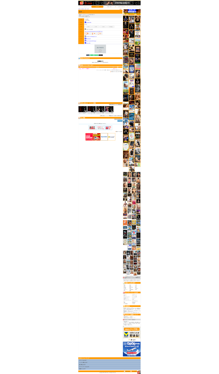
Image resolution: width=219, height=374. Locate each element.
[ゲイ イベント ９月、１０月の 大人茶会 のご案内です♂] (124, 252)
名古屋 (125, 288)
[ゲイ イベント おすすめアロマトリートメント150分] (125, 217)
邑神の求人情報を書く (118, 119)
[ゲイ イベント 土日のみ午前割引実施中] (135, 251)
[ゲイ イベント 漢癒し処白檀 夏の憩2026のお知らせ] (132, 76)
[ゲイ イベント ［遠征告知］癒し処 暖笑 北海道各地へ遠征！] (138, 180)
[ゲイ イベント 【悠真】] (124, 261)
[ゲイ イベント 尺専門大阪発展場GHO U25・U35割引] (139, 252)
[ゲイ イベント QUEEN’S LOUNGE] (138, 211)
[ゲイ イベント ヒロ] (134, 206)
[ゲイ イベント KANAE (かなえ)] (132, 26)
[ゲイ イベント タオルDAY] (138, 88)
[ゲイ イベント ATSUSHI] (138, 42)
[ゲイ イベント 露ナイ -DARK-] (129, 185)
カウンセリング (135, 301)
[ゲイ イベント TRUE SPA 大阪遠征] (138, 164)
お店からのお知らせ (121, 6)
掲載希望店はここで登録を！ (128, 316)
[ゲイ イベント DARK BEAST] (138, 58)
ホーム (85, 6)
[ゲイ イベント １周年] (134, 227)
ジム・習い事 (134, 296)
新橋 (130, 286)
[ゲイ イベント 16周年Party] (129, 229)
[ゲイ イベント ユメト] (129, 180)
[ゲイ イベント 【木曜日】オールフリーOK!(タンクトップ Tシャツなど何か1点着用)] (139, 255)
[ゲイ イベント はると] (124, 266)
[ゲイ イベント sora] (134, 191)
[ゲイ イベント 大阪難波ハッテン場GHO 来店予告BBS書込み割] (126, 31)
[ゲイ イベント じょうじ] (131, 252)
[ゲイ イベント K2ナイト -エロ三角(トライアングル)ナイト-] (135, 258)
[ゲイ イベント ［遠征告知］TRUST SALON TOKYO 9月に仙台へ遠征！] (124, 270)
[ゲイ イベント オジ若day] (132, 83)
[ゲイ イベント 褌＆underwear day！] (138, 34)
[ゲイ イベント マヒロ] (135, 266)
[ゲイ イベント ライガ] (138, 96)
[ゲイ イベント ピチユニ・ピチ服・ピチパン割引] (134, 216)
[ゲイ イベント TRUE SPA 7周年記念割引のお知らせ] (126, 85)
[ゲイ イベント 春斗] (131, 257)
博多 (124, 290)
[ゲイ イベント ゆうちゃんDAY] (126, 121)
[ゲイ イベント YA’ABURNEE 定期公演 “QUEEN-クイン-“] (126, 59)
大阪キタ (136, 288)
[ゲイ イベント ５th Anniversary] (129, 247)
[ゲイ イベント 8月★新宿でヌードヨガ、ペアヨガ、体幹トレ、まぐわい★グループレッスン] (132, 40)
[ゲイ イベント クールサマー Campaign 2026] (132, 161)
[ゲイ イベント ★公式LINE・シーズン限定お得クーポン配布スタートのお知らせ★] (138, 66)
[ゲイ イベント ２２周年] (138, 229)
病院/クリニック (126, 299)
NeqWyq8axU (88, 38)
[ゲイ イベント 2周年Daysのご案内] (138, 217)
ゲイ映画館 (125, 303)
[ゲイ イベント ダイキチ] (132, 168)
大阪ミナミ (125, 289)
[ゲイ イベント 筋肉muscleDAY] (129, 211)
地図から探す (109, 6)
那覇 (130, 290)
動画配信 (133, 302)
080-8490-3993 (88, 22)
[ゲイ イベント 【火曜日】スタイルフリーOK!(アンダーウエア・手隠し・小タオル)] (126, 52)
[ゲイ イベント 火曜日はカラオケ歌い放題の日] (126, 138)
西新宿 (125, 287)
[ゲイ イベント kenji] (132, 33)
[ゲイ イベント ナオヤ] (129, 174)
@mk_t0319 (88, 43)
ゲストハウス (134, 295)
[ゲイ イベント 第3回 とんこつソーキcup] (129, 241)
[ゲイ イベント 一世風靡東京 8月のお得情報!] (132, 124)
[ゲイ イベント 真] (132, 97)
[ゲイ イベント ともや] (135, 273)
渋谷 (136, 286)
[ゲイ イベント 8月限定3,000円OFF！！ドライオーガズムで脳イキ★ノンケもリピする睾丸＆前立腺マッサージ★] (138, 191)
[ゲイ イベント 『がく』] (126, 113)
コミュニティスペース (127, 300)
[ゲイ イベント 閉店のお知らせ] (125, 234)
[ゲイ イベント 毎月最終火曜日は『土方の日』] (138, 134)
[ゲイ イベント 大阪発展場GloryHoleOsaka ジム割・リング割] (125, 173)
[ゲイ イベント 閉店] (125, 241)
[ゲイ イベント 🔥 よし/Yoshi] (135, 256)
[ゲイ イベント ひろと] (129, 190)
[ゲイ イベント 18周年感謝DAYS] (125, 227)
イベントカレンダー (133, 6)
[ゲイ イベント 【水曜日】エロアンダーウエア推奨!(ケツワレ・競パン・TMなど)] (134, 179)
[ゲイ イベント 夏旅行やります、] (138, 49)
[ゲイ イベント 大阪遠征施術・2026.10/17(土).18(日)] (139, 259)
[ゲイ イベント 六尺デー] (129, 216)
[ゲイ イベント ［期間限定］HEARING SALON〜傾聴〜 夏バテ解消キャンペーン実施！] (132, 48)
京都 (130, 288)
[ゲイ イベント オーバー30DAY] (134, 185)
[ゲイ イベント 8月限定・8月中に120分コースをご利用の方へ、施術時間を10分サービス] (126, 146)
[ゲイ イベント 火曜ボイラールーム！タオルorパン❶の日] (126, 38)
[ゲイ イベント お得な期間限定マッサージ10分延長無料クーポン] (132, 130)
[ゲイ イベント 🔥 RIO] (125, 194)
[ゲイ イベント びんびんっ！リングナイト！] (134, 202)
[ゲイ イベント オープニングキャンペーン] (132, 54)
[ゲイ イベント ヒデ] (138, 19)
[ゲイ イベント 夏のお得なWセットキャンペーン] (126, 66)
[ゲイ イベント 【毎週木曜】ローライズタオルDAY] (135, 263)
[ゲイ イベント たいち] (129, 199)
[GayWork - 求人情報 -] (119, 120)
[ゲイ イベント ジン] (139, 263)
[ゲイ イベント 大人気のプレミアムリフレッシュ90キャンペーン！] (126, 127)
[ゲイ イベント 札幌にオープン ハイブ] (138, 247)
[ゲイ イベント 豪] (139, 272)
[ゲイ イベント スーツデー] (132, 116)
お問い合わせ (127, 371)
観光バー (125, 295)
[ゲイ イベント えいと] (131, 272)
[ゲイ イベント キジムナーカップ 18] (129, 235)
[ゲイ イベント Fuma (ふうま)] (138, 81)
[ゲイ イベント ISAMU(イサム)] (126, 131)
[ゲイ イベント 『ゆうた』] (138, 126)
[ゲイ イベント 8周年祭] (134, 222)
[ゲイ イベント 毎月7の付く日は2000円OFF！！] (131, 270)
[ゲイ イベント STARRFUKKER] (128, 252)
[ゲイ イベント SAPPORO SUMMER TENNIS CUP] (138, 241)
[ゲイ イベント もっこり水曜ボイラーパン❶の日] (125, 204)
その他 (133, 303)
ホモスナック (134, 294)
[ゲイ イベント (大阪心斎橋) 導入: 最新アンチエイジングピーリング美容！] (132, 19)
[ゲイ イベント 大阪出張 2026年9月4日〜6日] (139, 269)
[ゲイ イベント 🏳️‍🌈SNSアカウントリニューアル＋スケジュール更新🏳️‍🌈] (138, 111)
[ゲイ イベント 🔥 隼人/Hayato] (125, 199)
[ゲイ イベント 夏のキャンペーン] (132, 136)
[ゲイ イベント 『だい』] (138, 195)
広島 (136, 289)
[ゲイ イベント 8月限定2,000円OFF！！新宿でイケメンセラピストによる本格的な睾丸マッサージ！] (138, 150)
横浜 (136, 287)
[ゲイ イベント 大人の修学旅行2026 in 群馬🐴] (134, 246)
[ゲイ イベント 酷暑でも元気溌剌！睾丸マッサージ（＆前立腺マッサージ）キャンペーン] (126, 105)
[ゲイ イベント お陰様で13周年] (126, 91)
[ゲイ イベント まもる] (138, 104)
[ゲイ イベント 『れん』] (134, 174)
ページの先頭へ (134, 371)
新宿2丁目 (131, 287)
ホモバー (125, 294)
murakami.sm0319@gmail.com (91, 36)
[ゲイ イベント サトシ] (134, 211)
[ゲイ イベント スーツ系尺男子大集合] (129, 194)
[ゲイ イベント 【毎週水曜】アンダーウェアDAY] (125, 214)
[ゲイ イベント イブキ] (138, 118)
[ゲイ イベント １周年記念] (132, 144)
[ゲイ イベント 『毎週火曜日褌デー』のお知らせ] (126, 162)
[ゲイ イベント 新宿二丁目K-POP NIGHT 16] (128, 262)
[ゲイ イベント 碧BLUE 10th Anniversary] (126, 97)
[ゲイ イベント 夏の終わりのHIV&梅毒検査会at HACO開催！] (134, 233)
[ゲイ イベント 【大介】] (131, 268)
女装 (133, 299)
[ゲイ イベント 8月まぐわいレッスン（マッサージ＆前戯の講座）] (139, 266)
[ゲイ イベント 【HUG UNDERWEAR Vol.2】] (138, 26)
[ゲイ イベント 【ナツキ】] (138, 73)
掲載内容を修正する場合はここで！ (130, 317)
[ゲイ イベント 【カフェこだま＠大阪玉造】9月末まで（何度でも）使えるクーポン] (132, 108)
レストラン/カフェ (127, 296)
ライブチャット (135, 300)
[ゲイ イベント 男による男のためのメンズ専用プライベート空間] (132, 68)
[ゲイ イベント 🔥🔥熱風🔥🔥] (124, 257)
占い (124, 301)
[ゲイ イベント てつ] (138, 186)
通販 (124, 302)
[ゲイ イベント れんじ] (131, 262)
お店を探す (97, 6)
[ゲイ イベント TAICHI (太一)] (126, 18)
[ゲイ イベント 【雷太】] (125, 184)
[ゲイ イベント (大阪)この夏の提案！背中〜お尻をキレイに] (126, 45)
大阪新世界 (131, 289)
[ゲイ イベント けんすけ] (126, 154)
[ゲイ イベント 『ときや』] (138, 158)
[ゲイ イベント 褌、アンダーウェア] (129, 205)
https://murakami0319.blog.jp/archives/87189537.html (93, 31)
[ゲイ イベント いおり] (128, 257)
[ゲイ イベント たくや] (125, 210)
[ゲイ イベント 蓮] (125, 189)
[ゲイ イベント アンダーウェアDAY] (135, 261)
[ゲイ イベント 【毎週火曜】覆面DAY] (132, 102)
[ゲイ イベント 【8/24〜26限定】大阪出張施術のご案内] (126, 71)
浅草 (124, 286)
